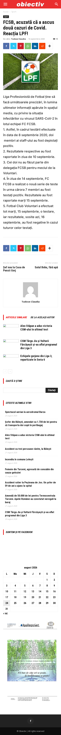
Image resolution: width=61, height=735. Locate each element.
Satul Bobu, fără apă (46, 267)
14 (40, 591)
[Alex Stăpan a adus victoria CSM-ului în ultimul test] (11, 329)
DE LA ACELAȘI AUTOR (42, 317)
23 (54, 597)
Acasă (5, 11)
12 (25, 591)
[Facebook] (6, 46)
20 (33, 597)
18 (15, 597)
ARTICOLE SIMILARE (16, 317)
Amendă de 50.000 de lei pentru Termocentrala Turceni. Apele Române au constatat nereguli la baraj (30, 499)
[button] (5, 4)
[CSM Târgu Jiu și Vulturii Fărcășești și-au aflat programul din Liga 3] (11, 344)
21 (40, 597)
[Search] (56, 4)
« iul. (5, 613)
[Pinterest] (21, 46)
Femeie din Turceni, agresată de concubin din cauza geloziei (29, 471)
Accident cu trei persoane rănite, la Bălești (28, 448)
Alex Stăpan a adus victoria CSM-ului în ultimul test (29, 437)
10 (6, 591)
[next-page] (10, 371)
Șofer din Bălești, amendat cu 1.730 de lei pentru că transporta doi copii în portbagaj (31, 423)
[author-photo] (30, 297)
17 (6, 597)
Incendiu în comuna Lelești (19, 459)
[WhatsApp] (28, 46)
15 (47, 591)
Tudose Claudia (18, 39)
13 (33, 591)
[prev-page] (5, 371)
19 (25, 597)
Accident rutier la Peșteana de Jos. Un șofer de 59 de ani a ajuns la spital (30, 484)
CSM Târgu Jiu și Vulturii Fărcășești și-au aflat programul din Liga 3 (38, 344)
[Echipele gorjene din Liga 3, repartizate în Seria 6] (11, 359)
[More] (49, 46)
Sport (13, 11)
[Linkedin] (35, 46)
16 (54, 591)
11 (15, 591)
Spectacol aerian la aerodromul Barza (25, 412)
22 (47, 597)
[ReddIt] (42, 46)
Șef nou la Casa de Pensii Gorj (14, 269)
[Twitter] (13, 46)
